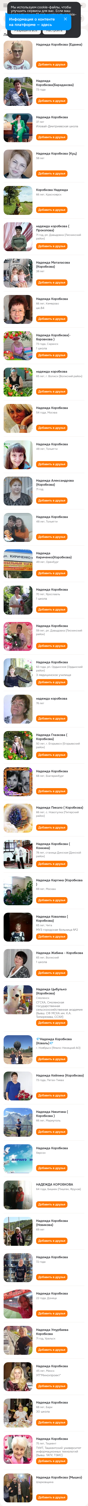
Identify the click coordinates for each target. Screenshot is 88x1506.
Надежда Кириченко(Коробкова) (54, 555)
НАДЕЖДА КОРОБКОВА (54, 1184)
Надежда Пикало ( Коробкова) (59, 807)
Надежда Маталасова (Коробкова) (53, 264)
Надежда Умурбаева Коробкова (52, 1332)
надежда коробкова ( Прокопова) (52, 228)
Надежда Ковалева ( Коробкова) (52, 918)
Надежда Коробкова (52, 117)
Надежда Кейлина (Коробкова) (60, 1075)
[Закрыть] (65, 19)
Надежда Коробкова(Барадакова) (55, 83)
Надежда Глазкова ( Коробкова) (51, 737)
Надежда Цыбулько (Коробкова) (51, 991)
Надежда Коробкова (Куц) (56, 153)
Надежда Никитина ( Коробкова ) (52, 1114)
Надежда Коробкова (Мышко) (59, 1477)
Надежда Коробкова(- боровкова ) (53, 337)
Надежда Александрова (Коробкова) (55, 482)
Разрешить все (25, 30)
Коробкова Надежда (52, 190)
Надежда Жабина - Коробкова (59, 953)
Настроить (54, 30)
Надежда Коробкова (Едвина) (59, 44)
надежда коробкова (51, 371)
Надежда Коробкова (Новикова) (52, 1223)
